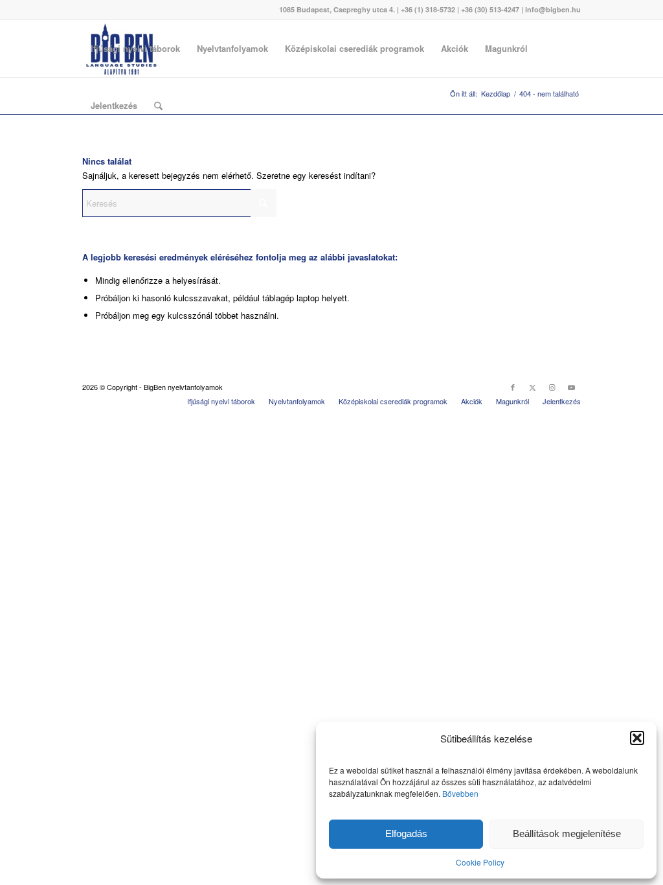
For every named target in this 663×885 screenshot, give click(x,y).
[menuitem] (135, 48)
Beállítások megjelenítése (567, 833)
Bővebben (460, 793)
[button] (637, 737)
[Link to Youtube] (571, 387)
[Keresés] (158, 105)
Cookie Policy (480, 862)
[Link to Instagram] (551, 387)
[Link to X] (532, 387)
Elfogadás (406, 833)
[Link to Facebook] (513, 387)
